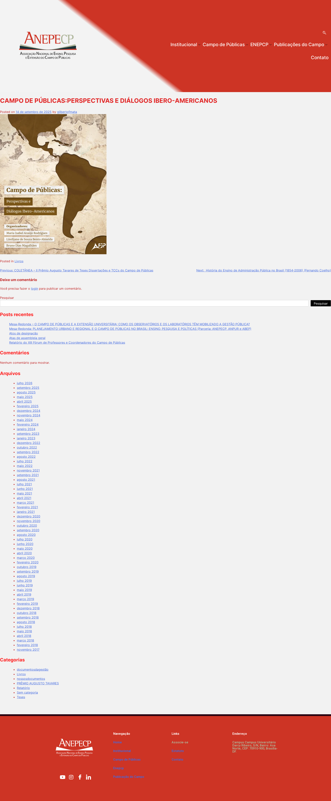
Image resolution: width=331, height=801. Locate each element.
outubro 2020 (27, 525)
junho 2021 (25, 489)
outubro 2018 (26, 613)
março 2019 (25, 599)
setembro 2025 (28, 388)
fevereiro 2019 (27, 604)
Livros (19, 261)
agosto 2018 (26, 622)
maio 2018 (24, 631)
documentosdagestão (32, 669)
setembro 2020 (28, 530)
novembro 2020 (28, 521)
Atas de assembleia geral (27, 338)
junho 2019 (25, 585)
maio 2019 (24, 590)
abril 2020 (24, 553)
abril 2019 (24, 594)
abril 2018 (24, 636)
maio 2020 (25, 548)
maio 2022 (25, 466)
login (34, 288)
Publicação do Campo (128, 777)
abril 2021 (24, 498)
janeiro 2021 (26, 512)
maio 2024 (25, 420)
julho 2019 (24, 581)
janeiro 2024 (26, 429)
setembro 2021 (28, 475)
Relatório (23, 688)
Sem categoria (27, 692)
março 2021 (25, 502)
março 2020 (26, 558)
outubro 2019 (26, 567)
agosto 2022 (26, 457)
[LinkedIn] (88, 777)
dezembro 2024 (28, 411)
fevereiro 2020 (28, 562)
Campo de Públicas (224, 44)
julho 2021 (24, 484)
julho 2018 (24, 627)
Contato (320, 57)
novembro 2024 (28, 415)
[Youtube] (63, 777)
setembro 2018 (28, 617)
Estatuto (178, 751)
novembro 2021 (28, 470)
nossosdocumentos (31, 679)
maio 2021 (24, 493)
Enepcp (118, 768)
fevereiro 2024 (28, 424)
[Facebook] (80, 777)
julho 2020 (24, 539)
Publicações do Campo (299, 44)
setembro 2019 (28, 571)
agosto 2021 (26, 479)
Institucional (183, 44)
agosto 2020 (26, 535)
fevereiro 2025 (28, 406)
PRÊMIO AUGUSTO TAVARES (38, 683)
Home (117, 742)
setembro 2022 (28, 452)
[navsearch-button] (324, 33)
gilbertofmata (67, 112)
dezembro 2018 (28, 608)
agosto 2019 (26, 576)
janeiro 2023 (26, 438)
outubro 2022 (27, 447)
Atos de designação (23, 333)
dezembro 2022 (28, 443)
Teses (21, 697)
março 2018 (25, 640)
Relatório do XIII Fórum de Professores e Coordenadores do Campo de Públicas (67, 342)
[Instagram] (71, 777)
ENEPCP (259, 44)
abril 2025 (24, 401)
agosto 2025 (26, 392)
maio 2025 (25, 397)
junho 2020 (25, 544)
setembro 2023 (28, 434)
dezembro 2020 (28, 516)
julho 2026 (24, 383)
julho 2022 (24, 461)
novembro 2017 (28, 649)
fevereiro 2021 (27, 507)
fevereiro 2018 (27, 645)
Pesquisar (7, 298)
